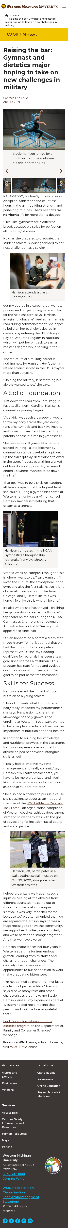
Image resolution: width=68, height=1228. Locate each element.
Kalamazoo (45, 1079)
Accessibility (10, 1112)
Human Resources (14, 1133)
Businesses (9, 1083)
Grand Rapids (46, 1072)
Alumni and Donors (9, 1074)
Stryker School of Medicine (48, 1094)
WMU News (22, 35)
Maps (6, 1140)
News (16, 15)
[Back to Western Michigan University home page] (29, 6)
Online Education (48, 1085)
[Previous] (6, 170)
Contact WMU (14, 1178)
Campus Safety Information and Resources (13, 1123)
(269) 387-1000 (14, 1174)
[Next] (60, 170)
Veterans (8, 1089)
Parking (7, 1147)
